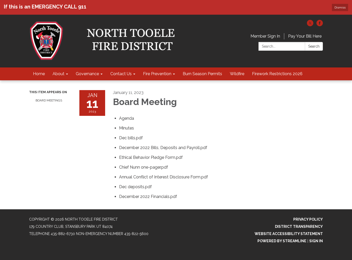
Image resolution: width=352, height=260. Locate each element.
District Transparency (299, 226)
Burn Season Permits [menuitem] (202, 73)
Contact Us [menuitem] (121, 73)
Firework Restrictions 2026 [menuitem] (277, 73)
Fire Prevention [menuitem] (157, 73)
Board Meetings (49, 100)
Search (314, 46)
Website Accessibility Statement (289, 234)
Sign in (316, 241)
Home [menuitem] (39, 73)
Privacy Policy (308, 219)
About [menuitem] (58, 73)
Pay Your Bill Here (305, 36)
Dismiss (340, 7)
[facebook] (319, 24)
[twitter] (310, 24)
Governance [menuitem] (87, 73)
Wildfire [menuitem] (237, 73)
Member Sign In (265, 36)
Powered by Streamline (281, 241)
